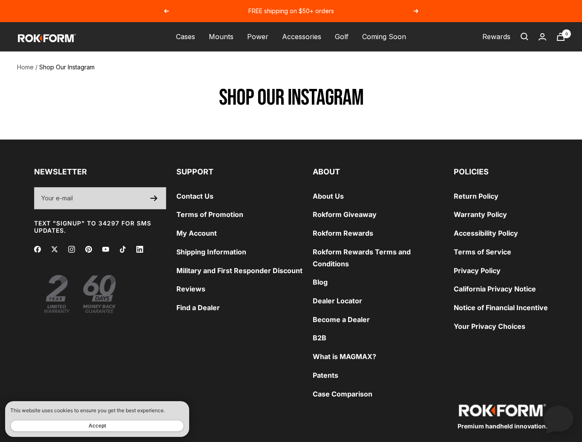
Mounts (221, 36)
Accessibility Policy (486, 233)
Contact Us (194, 196)
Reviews (190, 289)
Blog (320, 282)
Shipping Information (211, 252)
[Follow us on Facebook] (37, 249)
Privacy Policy (477, 270)
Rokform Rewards (343, 233)
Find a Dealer (198, 307)
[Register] (154, 198)
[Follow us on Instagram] (71, 249)
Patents (325, 375)
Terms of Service (482, 252)
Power (257, 36)
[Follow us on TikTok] (122, 249)
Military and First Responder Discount (239, 270)
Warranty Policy (480, 214)
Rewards (496, 36)
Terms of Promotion (209, 214)
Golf (342, 36)
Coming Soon (384, 36)
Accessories (301, 36)
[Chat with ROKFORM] (558, 418)
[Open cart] (560, 37)
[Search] (524, 36)
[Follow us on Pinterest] (88, 249)
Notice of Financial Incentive (501, 307)
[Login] (542, 36)
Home (25, 67)
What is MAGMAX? (344, 356)
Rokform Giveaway (345, 214)
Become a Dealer (341, 319)
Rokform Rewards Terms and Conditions (362, 258)
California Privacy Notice (495, 289)
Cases (185, 36)
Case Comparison (342, 394)
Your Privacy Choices (489, 326)
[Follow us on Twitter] (54, 249)
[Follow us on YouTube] (105, 249)
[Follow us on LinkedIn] (139, 249)
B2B (319, 338)
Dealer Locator (337, 301)
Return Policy (476, 196)
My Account (196, 233)
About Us (328, 196)
